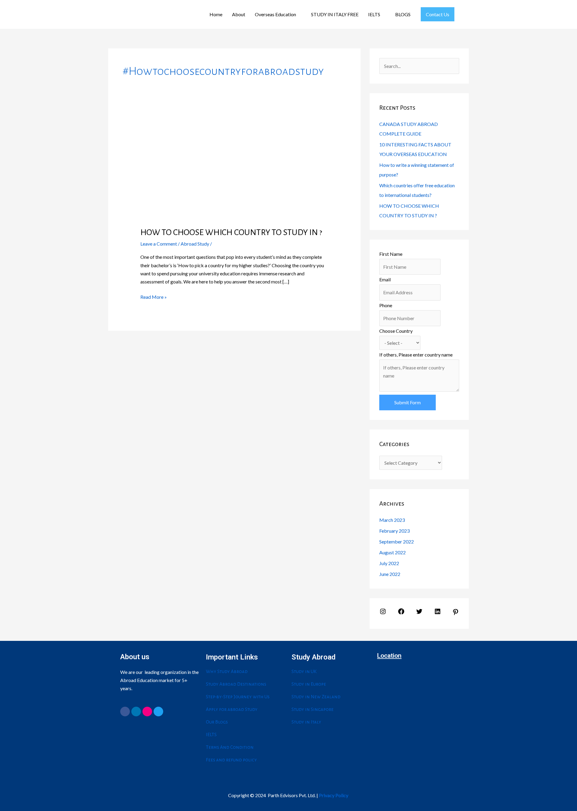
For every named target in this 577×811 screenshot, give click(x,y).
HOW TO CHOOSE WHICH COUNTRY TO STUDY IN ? (231, 232)
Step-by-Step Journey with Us (238, 696)
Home (215, 14)
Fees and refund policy (231, 759)
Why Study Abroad (227, 671)
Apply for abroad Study (232, 709)
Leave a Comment (158, 243)
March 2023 (392, 520)
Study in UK (304, 671)
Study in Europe (309, 684)
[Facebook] (401, 613)
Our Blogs (217, 721)
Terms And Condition (230, 747)
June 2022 (389, 574)
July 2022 (389, 563)
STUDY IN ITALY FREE (335, 14)
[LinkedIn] (437, 613)
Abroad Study (195, 243)
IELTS (374, 14)
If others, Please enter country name (416, 354)
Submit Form (407, 402)
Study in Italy (306, 721)
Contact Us (437, 14)
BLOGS (403, 14)
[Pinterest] (455, 614)
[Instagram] (382, 613)
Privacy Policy (333, 795)
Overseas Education (275, 14)
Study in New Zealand (316, 696)
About (238, 14)
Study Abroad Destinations (236, 684)
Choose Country (396, 331)
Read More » (153, 296)
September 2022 (396, 541)
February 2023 (394, 531)
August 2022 (392, 552)
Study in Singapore (313, 709)
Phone (385, 305)
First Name (390, 254)
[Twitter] (419, 613)
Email (385, 279)
